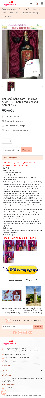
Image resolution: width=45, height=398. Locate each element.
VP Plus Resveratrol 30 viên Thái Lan (11, 309)
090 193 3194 (11, 357)
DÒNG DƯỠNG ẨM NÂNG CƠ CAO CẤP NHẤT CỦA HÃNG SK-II (33, 309)
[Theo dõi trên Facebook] (15, 332)
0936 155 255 (24, 357)
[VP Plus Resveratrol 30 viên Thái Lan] (12, 296)
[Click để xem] (22, 51)
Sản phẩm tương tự (22, 280)
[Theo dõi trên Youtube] (30, 332)
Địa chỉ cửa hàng (10, 361)
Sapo (39, 395)
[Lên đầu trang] (38, 391)
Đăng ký (38, 326)
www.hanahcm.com (15, 172)
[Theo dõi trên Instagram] (25, 332)
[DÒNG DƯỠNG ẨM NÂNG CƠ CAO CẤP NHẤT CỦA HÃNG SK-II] (33, 296)
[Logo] (9, 3)
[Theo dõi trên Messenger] (20, 332)
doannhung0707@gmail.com (15, 354)
